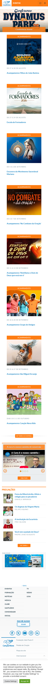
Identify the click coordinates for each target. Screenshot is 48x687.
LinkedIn (37, 633)
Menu (40, 3)
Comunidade (10, 612)
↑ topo (24, 585)
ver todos (24, 545)
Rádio (29, 592)
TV (28, 589)
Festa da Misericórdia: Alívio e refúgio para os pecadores (28, 495)
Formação (9, 592)
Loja (29, 596)
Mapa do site (21, 651)
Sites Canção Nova (45, 3)
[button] (2, 20)
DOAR (23, 624)
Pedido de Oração (22, 645)
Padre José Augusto (25, 534)
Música (8, 600)
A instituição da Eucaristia (26, 519)
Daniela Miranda (23, 499)
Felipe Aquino (21, 509)
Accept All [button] (25, 681)
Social (7, 616)
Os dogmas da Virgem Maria (27, 507)
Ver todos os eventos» (24, 436)
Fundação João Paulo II (24, 640)
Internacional (21, 656)
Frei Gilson (20, 522)
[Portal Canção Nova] (7, 3)
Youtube (25, 633)
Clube (7, 604)
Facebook (12, 633)
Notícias (8, 596)
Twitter (18, 633)
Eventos (8, 589)
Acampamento (24, 37)
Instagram (31, 633)
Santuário (9, 608)
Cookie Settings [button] (11, 681)
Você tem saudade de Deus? (27, 532)
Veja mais (24, 478)
